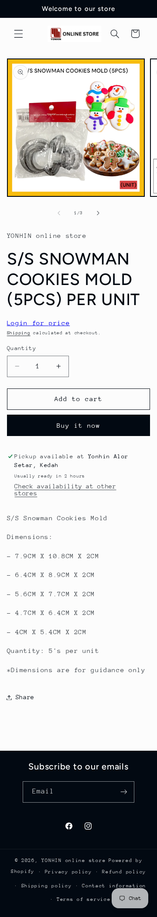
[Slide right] (98, 213)
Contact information (114, 886)
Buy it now (79, 425)
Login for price (38, 322)
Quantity (21, 348)
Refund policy (124, 872)
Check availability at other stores (65, 490)
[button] (18, 34)
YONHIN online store (73, 860)
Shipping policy (46, 886)
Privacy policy (68, 872)
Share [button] (25, 697)
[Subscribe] (124, 792)
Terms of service (84, 899)
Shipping (19, 333)
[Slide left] (58, 213)
